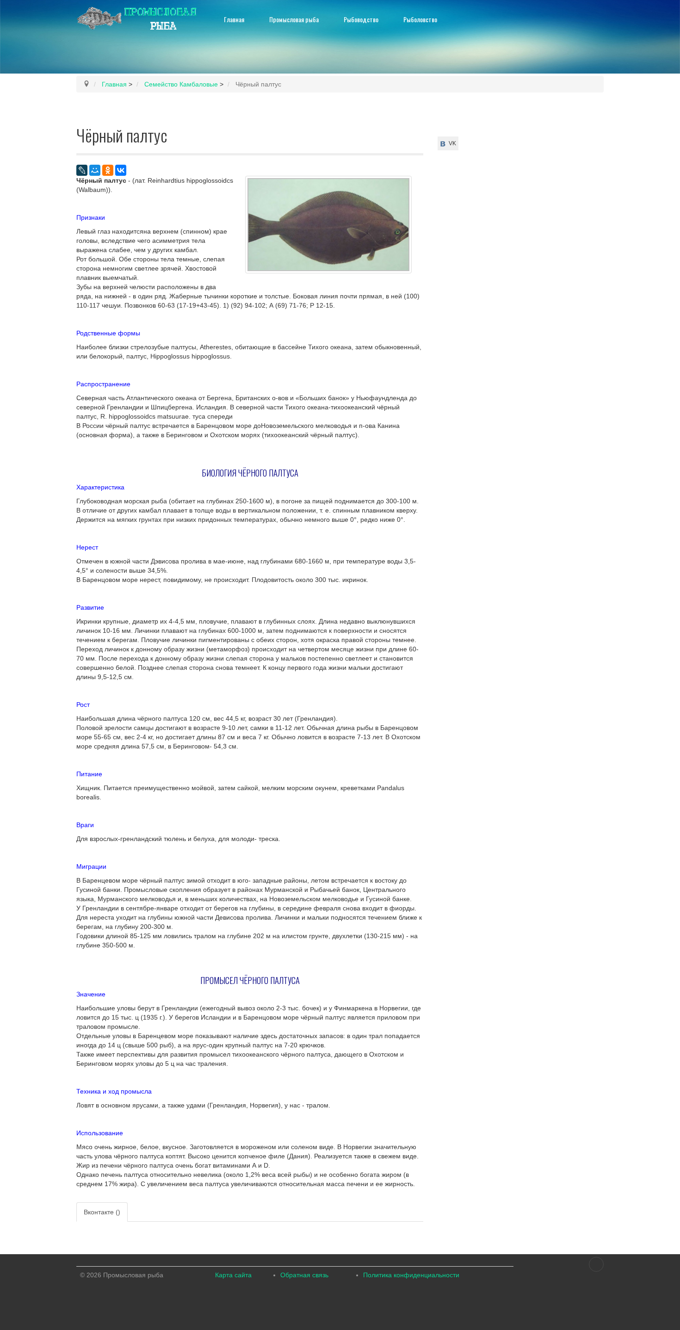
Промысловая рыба (294, 19)
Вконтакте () (102, 1212)
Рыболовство (420, 19)
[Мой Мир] (94, 170)
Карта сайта (233, 1275)
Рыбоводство (361, 19)
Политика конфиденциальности (411, 1275)
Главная (234, 19)
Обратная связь (304, 1275)
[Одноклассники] (107, 170)
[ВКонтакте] (120, 170)
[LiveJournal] (81, 170)
